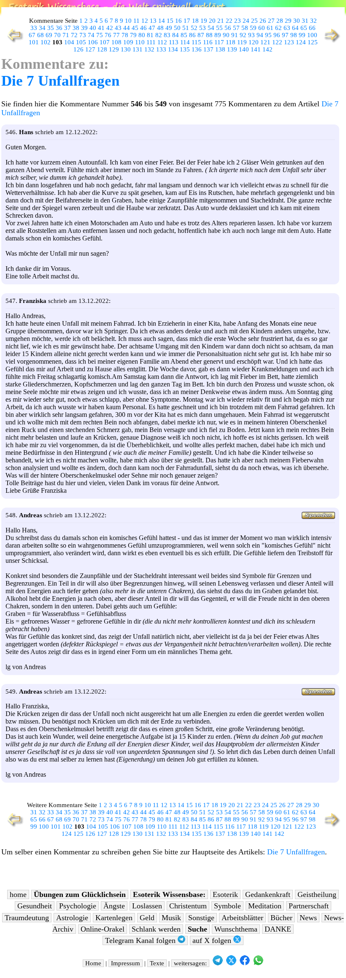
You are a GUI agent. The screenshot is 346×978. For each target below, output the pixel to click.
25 (254, 20)
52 (194, 27)
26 (263, 20)
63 (287, 27)
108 (116, 42)
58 (244, 27)
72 (74, 35)
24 (246, 20)
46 (143, 27)
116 (208, 42)
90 (226, 35)
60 (261, 27)
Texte (157, 963)
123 (289, 42)
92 (243, 35)
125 (313, 42)
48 (160, 27)
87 (200, 35)
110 (140, 42)
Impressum (125, 963)
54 (211, 27)
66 (312, 27)
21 (220, 20)
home (18, 894)
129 (114, 49)
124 (301, 42)
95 (268, 35)
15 (170, 20)
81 (150, 35)
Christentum (188, 906)
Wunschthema (235, 929)
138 (220, 49)
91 (234, 35)
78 (125, 35)
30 (296, 20)
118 (230, 42)
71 (65, 35)
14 (161, 20)
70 (57, 35)
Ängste (114, 906)
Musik (171, 917)
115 (196, 42)
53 (202, 27)
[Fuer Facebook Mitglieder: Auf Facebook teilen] (245, 963)
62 (278, 27)
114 (185, 42)
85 (184, 35)
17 (187, 20)
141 (256, 49)
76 (108, 35)
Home (93, 963)
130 (126, 49)
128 (102, 49)
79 (133, 35)
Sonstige (201, 917)
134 (173, 49)
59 (253, 27)
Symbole (227, 906)
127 (90, 49)
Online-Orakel (102, 929)
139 (232, 49)
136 (197, 49)
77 (116, 35)
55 (219, 27)
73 (82, 35)
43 (118, 27)
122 (277, 42)
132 (149, 49)
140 (244, 49)
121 (265, 42)
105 (81, 42)
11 (136, 20)
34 (42, 27)
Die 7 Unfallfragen (60, 81)
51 (185, 27)
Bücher (281, 917)
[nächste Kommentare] (332, 41)
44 (126, 27)
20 (212, 20)
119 (242, 42)
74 (91, 35)
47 (152, 27)
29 (288, 20)
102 (46, 42)
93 (251, 35)
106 (93, 42)
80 (141, 35)
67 (32, 35)
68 (40, 35)
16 (178, 20)
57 (236, 27)
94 (260, 35)
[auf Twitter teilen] (231, 963)
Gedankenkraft (267, 894)
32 (313, 20)
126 (78, 49)
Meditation (264, 906)
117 (219, 42)
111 (151, 42)
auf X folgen (212, 940)
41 (101, 27)
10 (128, 20)
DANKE (278, 929)
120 (254, 42)
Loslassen (147, 906)
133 (161, 49)
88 (209, 35)
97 (285, 35)
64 (295, 27)
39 (84, 27)
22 (229, 20)
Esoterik (225, 894)
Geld (147, 917)
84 (175, 35)
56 (227, 27)
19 (203, 20)
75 (99, 35)
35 (50, 27)
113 (173, 42)
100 (312, 35)
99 (302, 35)
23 (237, 20)
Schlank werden (156, 929)
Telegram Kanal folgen (141, 940)
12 (144, 20)
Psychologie (77, 906)
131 (137, 49)
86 (192, 35)
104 (69, 42)
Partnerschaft (309, 906)
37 (67, 27)
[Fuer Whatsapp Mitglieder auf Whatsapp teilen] (258, 963)
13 (153, 20)
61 (270, 27)
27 (271, 20)
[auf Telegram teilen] (218, 963)
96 (276, 35)
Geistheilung (316, 894)
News (308, 917)
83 (167, 35)
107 (105, 42)
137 (208, 49)
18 (195, 20)
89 (217, 35)
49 (168, 27)
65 (303, 27)
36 (59, 27)
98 (293, 35)
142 (267, 49)
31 (305, 20)
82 (158, 35)
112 (162, 42)
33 (33, 27)
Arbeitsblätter (242, 917)
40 (92, 27)
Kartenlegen (113, 917)
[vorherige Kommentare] (13, 41)
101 (34, 42)
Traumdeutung (27, 917)
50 (177, 27)
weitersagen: (190, 963)
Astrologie (72, 917)
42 (109, 27)
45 (135, 27)
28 (279, 20)
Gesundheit (34, 906)
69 (49, 35)
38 (76, 27)
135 (185, 49)
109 (128, 42)
